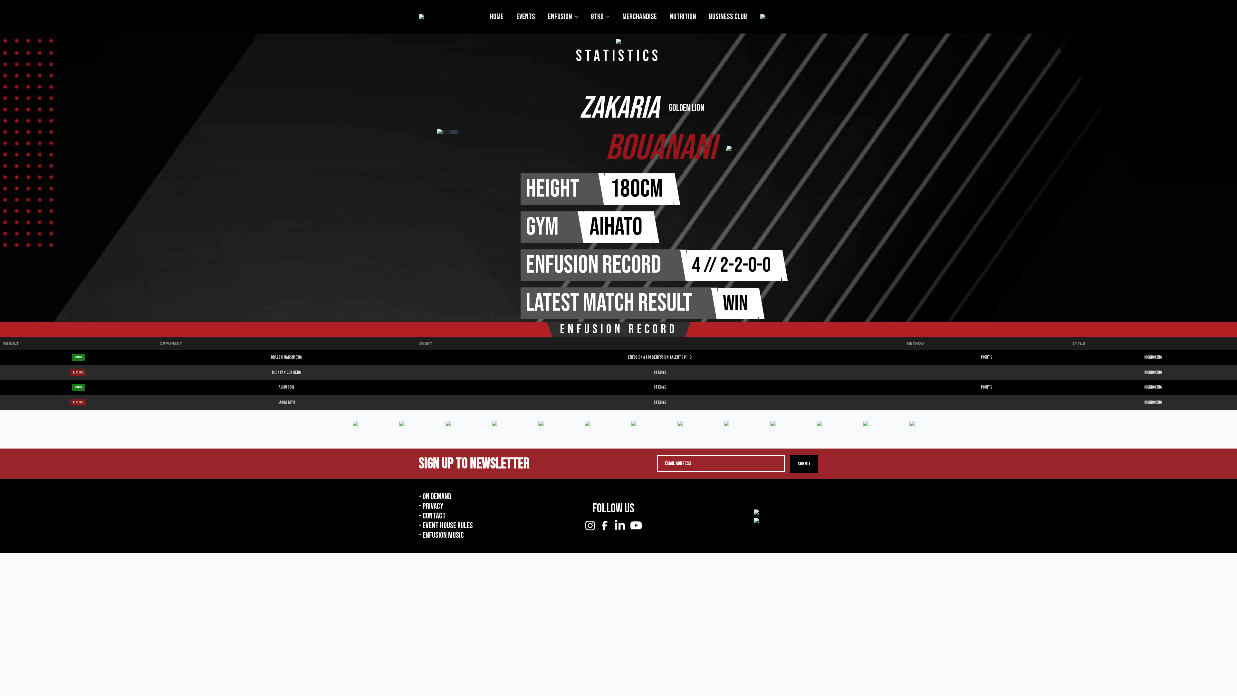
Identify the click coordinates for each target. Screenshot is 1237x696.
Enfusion (560, 16)
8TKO (597, 16)
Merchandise (639, 16)
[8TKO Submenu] (610, 16)
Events (525, 16)
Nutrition (683, 16)
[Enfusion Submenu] (578, 16)
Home (496, 16)
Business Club (728, 16)
